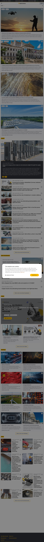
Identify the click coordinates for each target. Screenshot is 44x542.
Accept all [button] (34, 275)
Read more (22, 272)
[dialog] (22, 271)
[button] (9, 275)
